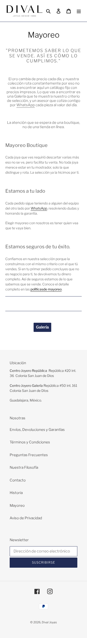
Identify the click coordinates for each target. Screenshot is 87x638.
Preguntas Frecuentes (29, 455)
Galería (42, 327)
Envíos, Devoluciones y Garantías (37, 430)
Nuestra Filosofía (24, 467)
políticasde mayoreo (46, 289)
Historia (16, 493)
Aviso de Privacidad (26, 518)
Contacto (18, 480)
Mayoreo (17, 505)
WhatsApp (25, 105)
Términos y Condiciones (30, 442)
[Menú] (79, 11)
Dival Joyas (49, 622)
